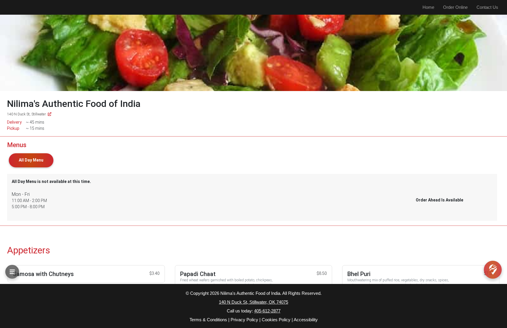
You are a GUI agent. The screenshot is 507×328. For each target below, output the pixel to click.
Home (428, 7)
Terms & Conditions (208, 319)
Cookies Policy (276, 319)
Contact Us (487, 7)
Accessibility (306, 319)
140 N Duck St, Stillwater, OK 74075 (253, 302)
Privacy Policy (244, 319)
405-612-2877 (267, 310)
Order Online (455, 7)
